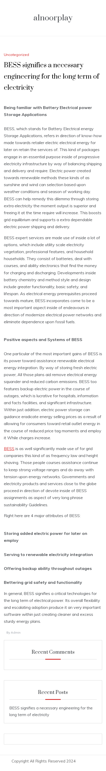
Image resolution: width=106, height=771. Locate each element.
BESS (9, 448)
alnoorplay (53, 18)
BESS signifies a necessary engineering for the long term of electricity (51, 76)
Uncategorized (16, 54)
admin (16, 632)
